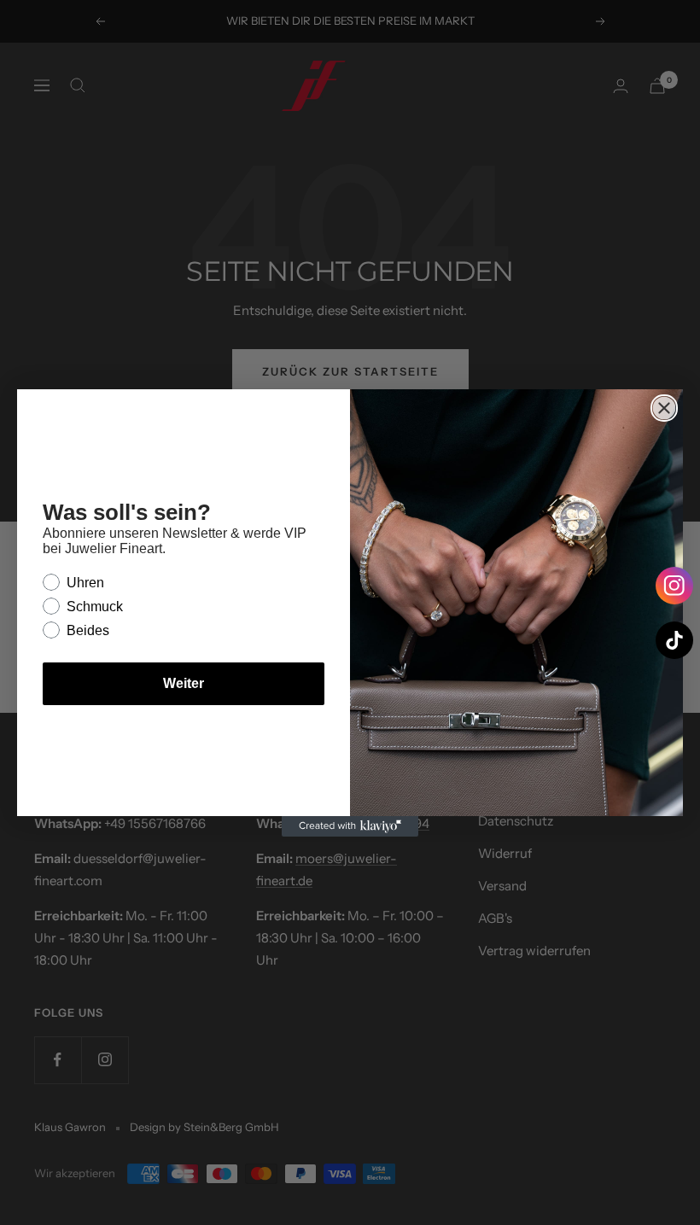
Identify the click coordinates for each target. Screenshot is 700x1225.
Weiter (183, 683)
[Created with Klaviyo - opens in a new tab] (350, 826)
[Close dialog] (664, 408)
